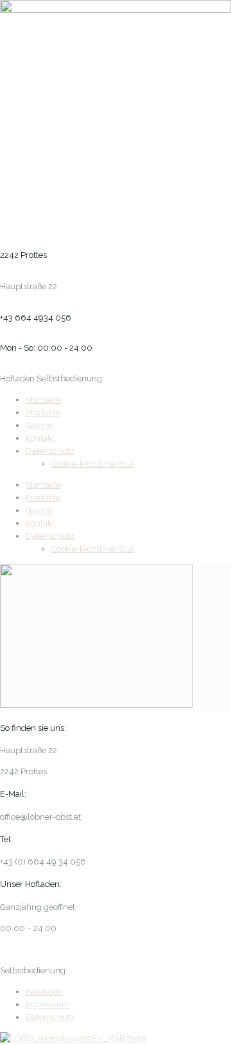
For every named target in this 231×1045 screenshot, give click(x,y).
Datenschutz (50, 451)
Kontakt (40, 438)
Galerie (39, 425)
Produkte (43, 412)
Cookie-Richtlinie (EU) (92, 463)
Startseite (43, 399)
